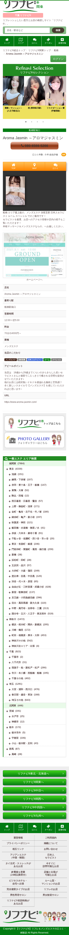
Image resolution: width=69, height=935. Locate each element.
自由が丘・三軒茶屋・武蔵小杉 (28, 586)
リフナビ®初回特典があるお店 (18, 902)
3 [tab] (37, 122)
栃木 (11, 727)
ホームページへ (34, 279)
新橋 (14, 554)
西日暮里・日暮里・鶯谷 (24, 501)
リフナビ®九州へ (33, 815)
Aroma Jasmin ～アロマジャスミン (33, 138)
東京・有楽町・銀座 (22, 544)
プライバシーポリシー (18, 843)
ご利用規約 (51, 837)
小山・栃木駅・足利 (22, 743)
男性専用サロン (18, 895)
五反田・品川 (18, 565)
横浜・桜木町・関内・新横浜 (27, 624)
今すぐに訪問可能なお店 (51, 865)
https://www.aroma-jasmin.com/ (20, 402)
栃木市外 (16, 732)
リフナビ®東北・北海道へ (33, 773)
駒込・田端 (17, 495)
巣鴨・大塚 (17, 490)
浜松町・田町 (18, 560)
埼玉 (11, 684)
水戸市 (15, 716)
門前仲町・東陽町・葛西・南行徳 (29, 549)
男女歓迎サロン (51, 895)
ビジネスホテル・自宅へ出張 (18, 882)
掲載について (51, 843)
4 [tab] (43, 122)
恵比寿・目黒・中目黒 (23, 576)
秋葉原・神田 (18, 522)
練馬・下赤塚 (18, 479)
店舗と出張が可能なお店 (51, 873)
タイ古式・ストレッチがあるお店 (18, 865)
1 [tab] (26, 122)
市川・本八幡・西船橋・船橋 (27, 673)
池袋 (14, 474)
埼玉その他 (17, 700)
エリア (21, 43)
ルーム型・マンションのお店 (51, 882)
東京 (11, 469)
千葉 (11, 651)
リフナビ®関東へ (33, 782)
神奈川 (12, 619)
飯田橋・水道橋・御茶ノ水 (25, 527)
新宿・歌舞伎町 (20, 592)
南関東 (12, 463)
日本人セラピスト (51, 856)
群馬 (11, 749)
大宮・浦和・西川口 (22, 689)
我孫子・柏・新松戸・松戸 (25, 667)
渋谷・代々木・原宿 (22, 581)
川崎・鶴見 (17, 630)
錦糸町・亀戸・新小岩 (23, 517)
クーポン (48, 43)
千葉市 (15, 657)
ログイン (58, 58)
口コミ (35, 43)
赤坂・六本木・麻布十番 (24, 533)
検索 (58, 30)
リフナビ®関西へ (33, 798)
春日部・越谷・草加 (22, 694)
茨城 (11, 711)
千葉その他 (17, 678)
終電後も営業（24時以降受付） (18, 873)
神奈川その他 (18, 640)
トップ (7, 43)
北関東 (12, 705)
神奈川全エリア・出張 (23, 646)
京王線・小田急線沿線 (23, 597)
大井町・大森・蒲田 (22, 570)
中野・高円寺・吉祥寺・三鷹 (27, 608)
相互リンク (18, 849)
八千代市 (16, 662)
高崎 (14, 754)
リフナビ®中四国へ (33, 807)
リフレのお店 (51, 889)
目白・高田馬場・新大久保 (25, 603)
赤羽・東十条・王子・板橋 (25, 485)
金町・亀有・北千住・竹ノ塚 (27, 511)
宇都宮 (15, 738)
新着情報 (62, 43)
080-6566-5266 (36, 146)
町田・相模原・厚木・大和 (25, 635)
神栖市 (15, 721)
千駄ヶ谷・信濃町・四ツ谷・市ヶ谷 (30, 538)
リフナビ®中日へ (33, 790)
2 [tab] (32, 122)
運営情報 (18, 837)
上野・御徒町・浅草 (22, 506)
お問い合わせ (51, 849)
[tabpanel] (34, 97)
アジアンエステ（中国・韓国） (18, 856)
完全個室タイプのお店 (18, 889)
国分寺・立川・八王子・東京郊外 (29, 613)
